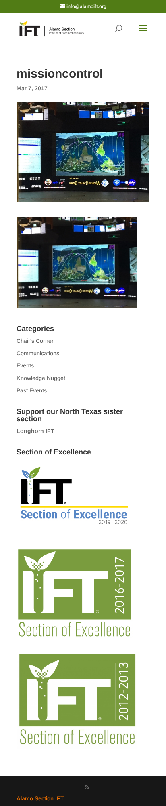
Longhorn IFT (35, 431)
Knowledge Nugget (41, 378)
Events (25, 365)
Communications (38, 353)
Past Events (32, 390)
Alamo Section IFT (40, 798)
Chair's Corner (35, 341)
